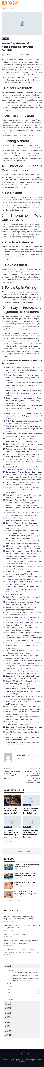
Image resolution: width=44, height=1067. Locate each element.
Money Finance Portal (15, 666)
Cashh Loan (10, 577)
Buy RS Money (13, 523)
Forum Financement (14, 587)
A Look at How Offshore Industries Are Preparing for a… (26, 865)
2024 (8, 1008)
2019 (8, 1031)
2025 (8, 1003)
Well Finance (10, 592)
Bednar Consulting (13, 375)
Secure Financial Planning (16, 566)
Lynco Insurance (12, 602)
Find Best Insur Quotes (15, 426)
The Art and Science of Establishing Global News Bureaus (12, 774)
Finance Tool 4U (12, 495)
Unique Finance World (15, 661)
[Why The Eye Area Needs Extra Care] (8, 885)
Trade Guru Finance (14, 643)
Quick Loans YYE (13, 536)
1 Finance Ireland (15, 686)
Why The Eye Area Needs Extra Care (25, 884)
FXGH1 (8, 421)
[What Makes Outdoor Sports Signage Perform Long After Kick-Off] (8, 876)
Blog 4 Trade (11, 691)
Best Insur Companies (15, 727)
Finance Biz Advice (13, 454)
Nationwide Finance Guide (18, 487)
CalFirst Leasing (12, 742)
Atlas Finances (11, 717)
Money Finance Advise (15, 607)
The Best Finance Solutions (17, 622)
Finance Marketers (14, 449)
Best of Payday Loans (14, 597)
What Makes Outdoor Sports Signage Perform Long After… (25, 875)
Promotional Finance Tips (16, 638)
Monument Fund (13, 505)
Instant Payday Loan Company (18, 551)
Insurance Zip (11, 712)
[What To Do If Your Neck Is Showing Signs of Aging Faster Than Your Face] (8, 894)
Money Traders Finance (15, 617)
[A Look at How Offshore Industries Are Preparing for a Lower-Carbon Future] (8, 867)
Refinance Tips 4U (13, 500)
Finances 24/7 (11, 467)
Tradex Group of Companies (18, 571)
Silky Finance (11, 612)
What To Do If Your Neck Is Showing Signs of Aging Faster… (26, 893)
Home (17, 1054)
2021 (8, 1022)
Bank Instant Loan (12, 701)
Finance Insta (11, 434)
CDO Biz (9, 383)
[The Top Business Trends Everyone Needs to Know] (31, 800)
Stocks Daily (10, 582)
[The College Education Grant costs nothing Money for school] (12, 822)
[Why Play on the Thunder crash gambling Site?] (12, 800)
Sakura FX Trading (13, 681)
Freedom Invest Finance (16, 477)
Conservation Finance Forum (18, 472)
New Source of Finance (15, 633)
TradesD (9, 531)
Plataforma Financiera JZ (16, 696)
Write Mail (25, 1054)
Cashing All (10, 676)
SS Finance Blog (12, 459)
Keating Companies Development (19, 367)
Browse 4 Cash (12, 518)
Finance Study (11, 513)
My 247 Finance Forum (15, 650)
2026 (8, 966)
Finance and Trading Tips (17, 671)
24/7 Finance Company (15, 482)
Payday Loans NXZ (13, 390)
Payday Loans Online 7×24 (17, 561)
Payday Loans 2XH (13, 541)
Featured (5, 39)
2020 (8, 1026)
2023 (8, 1013)
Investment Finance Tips (16, 656)
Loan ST (9, 732)
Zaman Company (12, 722)
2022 (8, 1017)
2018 (8, 1035)
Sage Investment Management (20, 398)
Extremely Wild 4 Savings (15, 556)
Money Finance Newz (14, 628)
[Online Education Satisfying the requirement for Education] (31, 822)
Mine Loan (10, 737)
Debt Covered (11, 406)
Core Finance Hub (13, 444)
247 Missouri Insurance (15, 546)
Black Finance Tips (13, 439)
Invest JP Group (14, 413)
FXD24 (8, 707)
